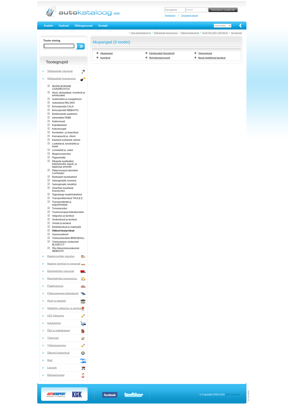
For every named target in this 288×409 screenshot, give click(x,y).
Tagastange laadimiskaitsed (67, 194)
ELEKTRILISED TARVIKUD (215, 33)
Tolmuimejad (205, 53)
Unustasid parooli (189, 15)
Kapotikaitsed (59, 125)
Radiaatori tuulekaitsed (64, 177)
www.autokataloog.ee (141, 33)
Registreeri (170, 15)
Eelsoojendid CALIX (63, 106)
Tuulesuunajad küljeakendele (68, 212)
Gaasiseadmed (60, 234)
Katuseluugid (59, 128)
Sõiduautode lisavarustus (166, 33)
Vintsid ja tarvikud (61, 223)
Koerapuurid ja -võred (63, 136)
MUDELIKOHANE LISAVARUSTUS (61, 87)
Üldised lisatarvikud (190, 33)
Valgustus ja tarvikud (63, 215)
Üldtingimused (83, 25)
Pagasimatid (58, 157)
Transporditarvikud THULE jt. (67, 198)
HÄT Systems (232, 394)
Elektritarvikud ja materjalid (66, 227)
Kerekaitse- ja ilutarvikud (65, 132)
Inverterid (105, 58)
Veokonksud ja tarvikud (64, 219)
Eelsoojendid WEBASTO (65, 110)
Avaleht (48, 25)
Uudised (64, 25)
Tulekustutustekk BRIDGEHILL (68, 238)
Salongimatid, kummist (64, 180)
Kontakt (103, 25)
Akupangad (236, 33)
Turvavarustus (59, 208)
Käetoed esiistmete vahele (66, 140)
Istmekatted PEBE (61, 117)
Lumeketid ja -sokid (62, 150)
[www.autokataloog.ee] (82, 16)
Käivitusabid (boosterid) (162, 53)
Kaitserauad (58, 121)
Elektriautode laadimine (64, 114)
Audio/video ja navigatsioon (67, 99)
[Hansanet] (248, 403)
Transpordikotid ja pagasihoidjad (61, 203)
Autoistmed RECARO (63, 102)
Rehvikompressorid (159, 58)
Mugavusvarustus (61, 153)
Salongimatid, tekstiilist (64, 184)
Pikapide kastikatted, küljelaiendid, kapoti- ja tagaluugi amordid (64, 164)
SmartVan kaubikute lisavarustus (62, 189)
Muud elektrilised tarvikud (212, 58)
